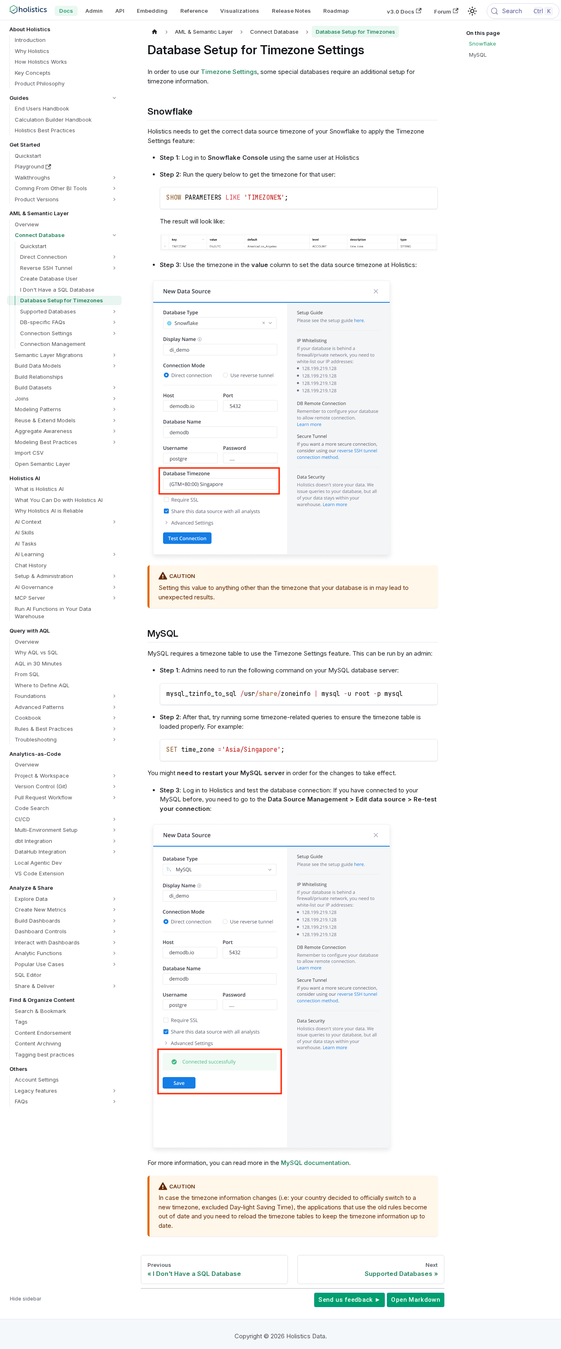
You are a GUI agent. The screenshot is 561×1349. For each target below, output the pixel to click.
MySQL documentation (315, 1163)
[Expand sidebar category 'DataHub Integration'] (114, 851)
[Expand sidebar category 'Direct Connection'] (114, 257)
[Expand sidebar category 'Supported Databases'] (114, 311)
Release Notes (291, 10)
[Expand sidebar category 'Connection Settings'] (114, 333)
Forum (442, 11)
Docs (66, 10)
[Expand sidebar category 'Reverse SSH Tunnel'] (114, 268)
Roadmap (336, 10)
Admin (94, 10)
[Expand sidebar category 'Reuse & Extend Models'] (114, 420)
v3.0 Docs (400, 11)
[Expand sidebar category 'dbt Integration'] (114, 841)
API (119, 10)
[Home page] (154, 31)
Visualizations (239, 10)
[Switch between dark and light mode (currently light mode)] (472, 11)
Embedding (152, 10)
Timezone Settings (229, 72)
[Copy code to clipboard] (428, 197)
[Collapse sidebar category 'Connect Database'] (114, 235)
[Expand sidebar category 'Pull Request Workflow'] (114, 797)
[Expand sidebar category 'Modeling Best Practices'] (114, 442)
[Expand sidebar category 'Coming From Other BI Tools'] (114, 188)
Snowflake (482, 43)
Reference (194, 10)
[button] (63, 98)
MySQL (478, 54)
